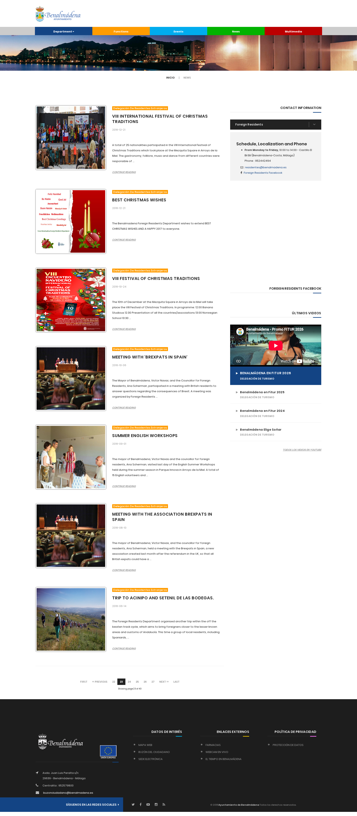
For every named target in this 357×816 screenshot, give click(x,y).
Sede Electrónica (150, 759)
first (83, 681)
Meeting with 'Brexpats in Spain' (150, 357)
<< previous (99, 681)
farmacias (213, 745)
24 (129, 681)
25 (137, 681)
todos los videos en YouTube (302, 450)
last (176, 681)
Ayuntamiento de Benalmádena (238, 804)
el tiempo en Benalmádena (224, 759)
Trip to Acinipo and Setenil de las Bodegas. (163, 598)
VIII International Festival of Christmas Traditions (160, 118)
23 (121, 681)
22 (113, 681)
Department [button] (62, 31)
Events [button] (178, 31)
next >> (164, 681)
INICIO (170, 77)
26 (145, 681)
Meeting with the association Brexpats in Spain (162, 516)
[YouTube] (148, 805)
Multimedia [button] (293, 31)
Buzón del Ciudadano (154, 752)
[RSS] (164, 805)
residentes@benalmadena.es (266, 167)
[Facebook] (141, 805)
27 (153, 681)
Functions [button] (121, 31)
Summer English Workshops (145, 435)
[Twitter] (133, 805)
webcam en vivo (217, 752)
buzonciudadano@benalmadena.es (68, 793)
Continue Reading (124, 172)
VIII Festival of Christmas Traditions (156, 278)
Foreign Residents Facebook (263, 173)
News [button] (236, 31)
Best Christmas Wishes (139, 200)
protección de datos (288, 745)
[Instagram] (156, 805)
